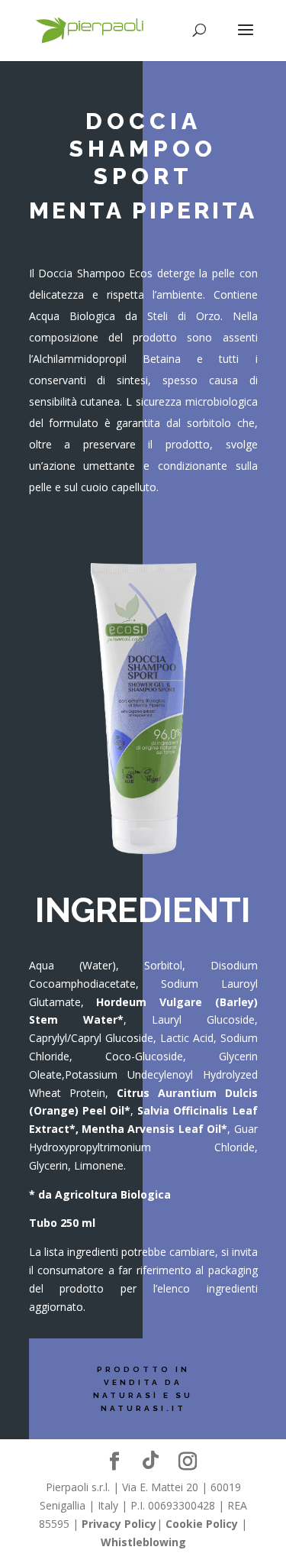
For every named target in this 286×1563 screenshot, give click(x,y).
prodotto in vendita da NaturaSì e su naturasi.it (143, 1389)
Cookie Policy (201, 1523)
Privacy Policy (119, 1523)
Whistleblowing (143, 1542)
